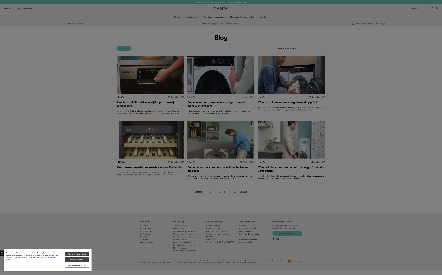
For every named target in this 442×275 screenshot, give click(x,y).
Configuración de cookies (77, 265)
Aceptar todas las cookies (77, 254)
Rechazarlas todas (76, 260)
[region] (48, 260)
